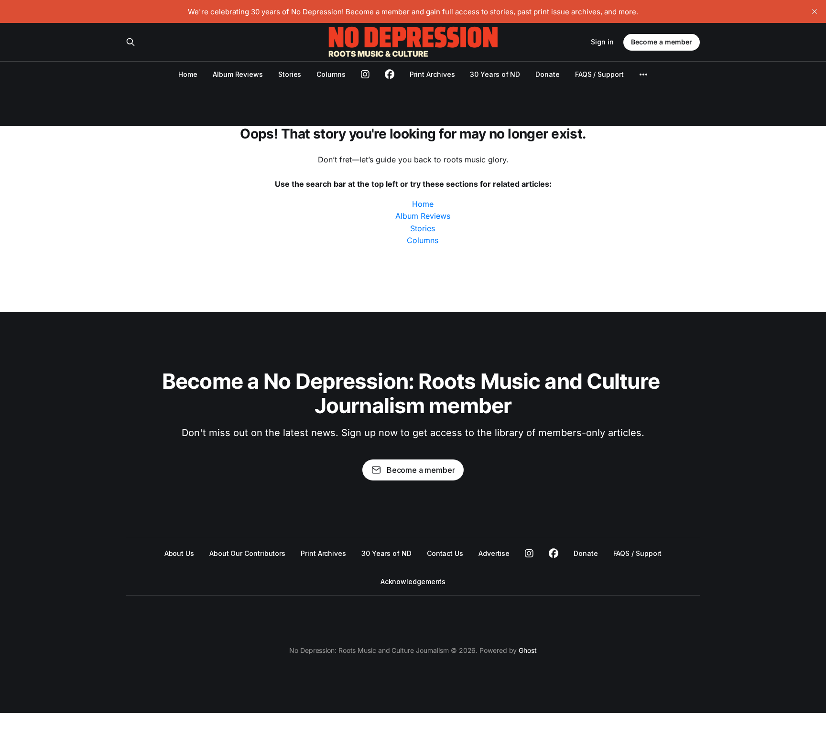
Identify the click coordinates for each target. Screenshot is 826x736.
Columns (330, 74)
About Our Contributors (247, 553)
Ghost (528, 650)
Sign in (602, 42)
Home (187, 74)
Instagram (529, 553)
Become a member (661, 42)
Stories (289, 74)
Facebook (553, 553)
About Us (179, 553)
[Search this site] (130, 42)
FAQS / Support (599, 74)
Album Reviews (238, 74)
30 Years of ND (495, 74)
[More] (643, 74)
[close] (814, 11)
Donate (547, 74)
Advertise (494, 553)
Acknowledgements (413, 581)
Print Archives (432, 74)
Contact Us (445, 553)
